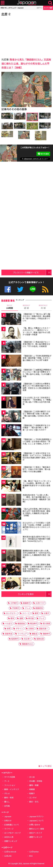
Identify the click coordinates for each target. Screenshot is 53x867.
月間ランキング (10, 841)
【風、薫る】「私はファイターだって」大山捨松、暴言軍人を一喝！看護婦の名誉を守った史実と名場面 (37, 484)
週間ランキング (35, 837)
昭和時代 (15, 638)
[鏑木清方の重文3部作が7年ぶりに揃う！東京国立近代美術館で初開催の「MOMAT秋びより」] (11, 542)
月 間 (43, 307)
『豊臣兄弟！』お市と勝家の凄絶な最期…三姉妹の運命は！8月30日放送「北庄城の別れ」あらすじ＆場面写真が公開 (37, 568)
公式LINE (33, 289)
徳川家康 (46, 623)
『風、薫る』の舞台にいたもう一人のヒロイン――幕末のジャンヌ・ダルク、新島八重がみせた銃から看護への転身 (36, 331)
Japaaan (26, 2)
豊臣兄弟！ (43, 628)
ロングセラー (11, 613)
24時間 (9, 307)
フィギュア (22, 633)
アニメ (27, 608)
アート (7, 781)
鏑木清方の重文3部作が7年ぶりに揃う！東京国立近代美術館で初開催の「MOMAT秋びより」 (36, 538)
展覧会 (34, 633)
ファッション (9, 785)
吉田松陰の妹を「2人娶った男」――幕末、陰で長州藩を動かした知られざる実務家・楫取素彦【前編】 (36, 498)
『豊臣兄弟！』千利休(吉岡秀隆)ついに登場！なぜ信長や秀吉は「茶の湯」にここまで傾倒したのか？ (37, 441)
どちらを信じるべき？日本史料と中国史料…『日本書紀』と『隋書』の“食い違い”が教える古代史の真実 (37, 401)
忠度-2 (5, 14)
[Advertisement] (21, 36)
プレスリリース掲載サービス (26, 272)
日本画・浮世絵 (35, 781)
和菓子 (32, 793)
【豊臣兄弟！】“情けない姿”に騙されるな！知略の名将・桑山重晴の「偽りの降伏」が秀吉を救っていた (36, 317)
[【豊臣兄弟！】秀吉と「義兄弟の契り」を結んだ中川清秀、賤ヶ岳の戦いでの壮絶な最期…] (11, 472)
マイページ (8, 828)
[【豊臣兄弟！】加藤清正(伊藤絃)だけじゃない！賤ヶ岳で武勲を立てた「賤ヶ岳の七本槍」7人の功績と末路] (11, 375)
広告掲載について (11, 824)
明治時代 (33, 623)
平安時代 (16, 608)
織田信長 (21, 623)
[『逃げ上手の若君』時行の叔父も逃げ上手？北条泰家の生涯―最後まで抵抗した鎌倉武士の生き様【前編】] (11, 514)
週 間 (26, 307)
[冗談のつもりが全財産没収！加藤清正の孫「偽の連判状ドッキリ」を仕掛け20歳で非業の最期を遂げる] (11, 583)
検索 (50, 3)
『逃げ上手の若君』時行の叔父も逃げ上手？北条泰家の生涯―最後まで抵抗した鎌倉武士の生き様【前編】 (36, 512)
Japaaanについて (36, 820)
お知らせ (8, 820)
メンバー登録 (48, 8)
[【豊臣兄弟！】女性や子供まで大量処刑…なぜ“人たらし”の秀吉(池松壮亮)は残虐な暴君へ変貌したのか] (11, 458)
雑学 (36, 613)
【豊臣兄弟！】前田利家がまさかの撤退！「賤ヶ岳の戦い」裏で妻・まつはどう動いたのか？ (36, 427)
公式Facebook (8, 289)
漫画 (21, 618)
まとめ (32, 777)
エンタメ (33, 797)
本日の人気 (8, 837)
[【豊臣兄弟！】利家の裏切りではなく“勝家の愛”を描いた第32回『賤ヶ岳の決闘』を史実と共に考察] (11, 416)
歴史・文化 (33, 801)
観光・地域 (8, 797)
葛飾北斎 (40, 638)
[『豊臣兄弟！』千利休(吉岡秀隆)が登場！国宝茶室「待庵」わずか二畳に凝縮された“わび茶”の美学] (11, 361)
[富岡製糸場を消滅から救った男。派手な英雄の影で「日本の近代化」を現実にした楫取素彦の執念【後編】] (11, 556)
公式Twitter (20, 289)
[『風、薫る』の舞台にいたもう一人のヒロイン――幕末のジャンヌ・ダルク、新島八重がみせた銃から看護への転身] (11, 333)
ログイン (39, 8)
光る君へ (27, 638)
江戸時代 (14, 603)
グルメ (7, 793)
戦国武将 (39, 608)
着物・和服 (33, 785)
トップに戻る (46, 766)
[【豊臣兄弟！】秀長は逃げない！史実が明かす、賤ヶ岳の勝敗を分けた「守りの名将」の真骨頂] (11, 347)
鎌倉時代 (46, 633)
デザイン (19, 628)
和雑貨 (32, 789)
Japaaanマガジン (36, 816)
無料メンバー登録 (36, 828)
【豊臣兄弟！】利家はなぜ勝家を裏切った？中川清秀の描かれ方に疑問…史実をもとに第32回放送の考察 (36, 387)
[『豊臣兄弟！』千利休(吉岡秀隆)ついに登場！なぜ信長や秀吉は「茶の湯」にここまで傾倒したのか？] (11, 444)
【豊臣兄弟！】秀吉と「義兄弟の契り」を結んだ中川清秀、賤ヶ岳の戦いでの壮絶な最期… (36, 469)
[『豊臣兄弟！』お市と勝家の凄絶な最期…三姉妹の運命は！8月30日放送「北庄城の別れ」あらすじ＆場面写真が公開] (11, 569)
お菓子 (46, 613)
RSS (45, 289)
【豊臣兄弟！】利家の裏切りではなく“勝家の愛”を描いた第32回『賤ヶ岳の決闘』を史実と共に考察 (36, 414)
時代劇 (31, 618)
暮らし (7, 801)
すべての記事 (9, 777)
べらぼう (8, 623)
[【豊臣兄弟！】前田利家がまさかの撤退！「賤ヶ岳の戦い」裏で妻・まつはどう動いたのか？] (11, 430)
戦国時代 (26, 603)
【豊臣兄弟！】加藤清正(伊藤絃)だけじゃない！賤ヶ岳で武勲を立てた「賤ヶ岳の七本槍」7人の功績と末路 (37, 373)
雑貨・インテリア (11, 789)
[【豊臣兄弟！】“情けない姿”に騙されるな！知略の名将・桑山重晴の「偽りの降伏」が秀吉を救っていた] (11, 319)
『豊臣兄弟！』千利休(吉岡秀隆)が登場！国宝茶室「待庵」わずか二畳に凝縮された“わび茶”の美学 (37, 358)
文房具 (31, 628)
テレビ (42, 618)
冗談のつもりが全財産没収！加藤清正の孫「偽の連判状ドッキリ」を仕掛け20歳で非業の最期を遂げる (36, 581)
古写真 (7, 806)
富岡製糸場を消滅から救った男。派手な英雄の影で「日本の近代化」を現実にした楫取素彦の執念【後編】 (37, 554)
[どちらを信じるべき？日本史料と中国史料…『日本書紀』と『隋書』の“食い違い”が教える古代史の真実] (11, 402)
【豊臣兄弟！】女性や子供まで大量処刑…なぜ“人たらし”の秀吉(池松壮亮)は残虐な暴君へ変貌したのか (37, 456)
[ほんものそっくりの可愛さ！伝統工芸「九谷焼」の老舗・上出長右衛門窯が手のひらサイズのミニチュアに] (11, 528)
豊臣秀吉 (8, 633)
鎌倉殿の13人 (27, 644)
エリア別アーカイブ (12, 833)
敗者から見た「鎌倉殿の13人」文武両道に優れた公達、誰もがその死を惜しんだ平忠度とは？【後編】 (26, 63)
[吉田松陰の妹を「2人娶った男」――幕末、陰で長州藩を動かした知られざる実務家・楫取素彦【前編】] (11, 500)
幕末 (12, 618)
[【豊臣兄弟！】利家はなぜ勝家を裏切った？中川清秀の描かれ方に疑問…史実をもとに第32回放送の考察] (11, 389)
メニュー (3, 3)
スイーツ (26, 613)
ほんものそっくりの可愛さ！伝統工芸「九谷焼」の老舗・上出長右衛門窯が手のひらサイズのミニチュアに (36, 526)
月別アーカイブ (35, 833)
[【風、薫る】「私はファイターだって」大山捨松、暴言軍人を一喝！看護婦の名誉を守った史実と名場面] (11, 486)
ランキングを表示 (26, 594)
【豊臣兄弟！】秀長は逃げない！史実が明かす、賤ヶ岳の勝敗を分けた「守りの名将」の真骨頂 (36, 344)
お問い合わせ (34, 824)
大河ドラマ (40, 603)
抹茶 (8, 628)
